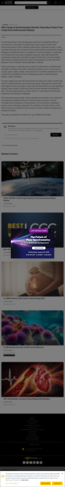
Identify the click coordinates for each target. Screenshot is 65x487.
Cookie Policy (24, 480)
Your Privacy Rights (12, 483)
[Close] (62, 473)
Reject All (57, 483)
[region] (32, 479)
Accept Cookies (45, 483)
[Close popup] (52, 231)
